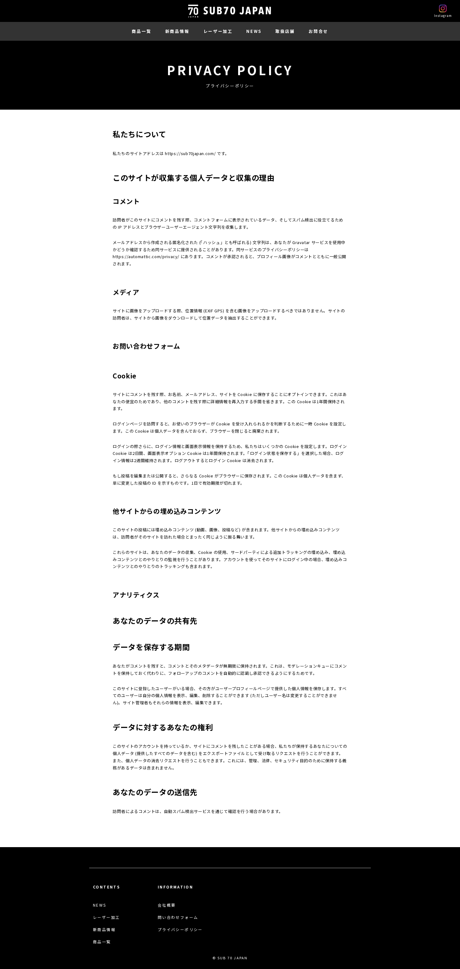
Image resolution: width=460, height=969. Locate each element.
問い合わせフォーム (178, 917)
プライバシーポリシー (180, 929)
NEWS (253, 31)
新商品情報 (177, 31)
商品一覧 (141, 31)
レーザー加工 (218, 31)
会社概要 (167, 905)
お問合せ (318, 31)
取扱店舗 (285, 31)
